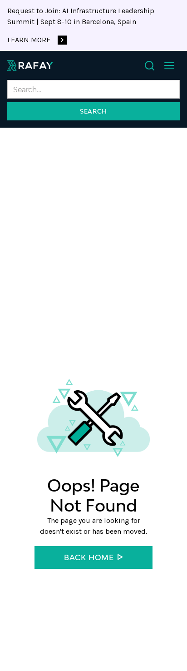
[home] (30, 65)
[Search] (149, 65)
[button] (169, 65)
